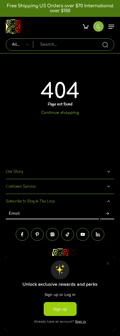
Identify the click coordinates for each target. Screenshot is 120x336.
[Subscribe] (107, 214)
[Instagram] (52, 234)
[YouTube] (82, 234)
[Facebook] (22, 234)
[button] (111, 26)
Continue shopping (60, 113)
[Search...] (105, 45)
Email (14, 213)
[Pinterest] (37, 234)
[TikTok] (67, 234)
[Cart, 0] (85, 26)
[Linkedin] (97, 234)
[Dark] (98, 26)
